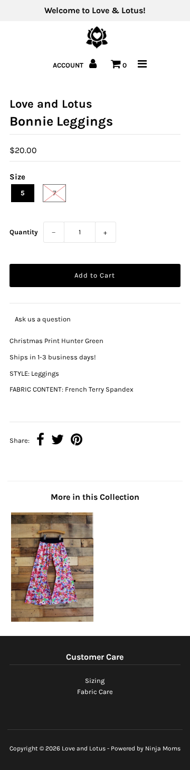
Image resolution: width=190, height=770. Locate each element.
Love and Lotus (84, 748)
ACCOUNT (69, 65)
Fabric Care (95, 692)
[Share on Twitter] (57, 441)
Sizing (94, 681)
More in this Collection (95, 497)
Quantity (24, 232)
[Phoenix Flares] (52, 619)
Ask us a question (43, 319)
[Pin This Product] (76, 441)
